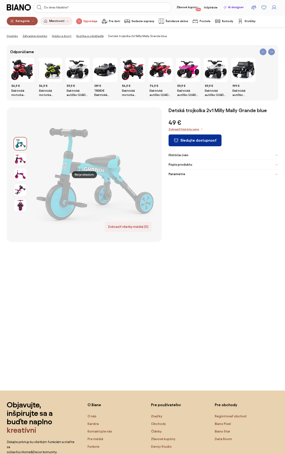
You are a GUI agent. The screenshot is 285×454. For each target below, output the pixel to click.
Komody (227, 21)
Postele (205, 21)
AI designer (236, 7)
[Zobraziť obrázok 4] (20, 190)
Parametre (177, 174)
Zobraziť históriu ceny (184, 129)
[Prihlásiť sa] (274, 7)
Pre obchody (226, 405)
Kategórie (23, 21)
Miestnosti (56, 21)
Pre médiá (95, 439)
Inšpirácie (210, 7)
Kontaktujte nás (100, 431)
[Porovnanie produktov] (254, 7)
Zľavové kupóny (189, 8)
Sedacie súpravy (142, 21)
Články (156, 431)
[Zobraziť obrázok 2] (20, 159)
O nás (92, 416)
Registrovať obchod (230, 416)
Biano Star (222, 431)
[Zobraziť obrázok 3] (20, 174)
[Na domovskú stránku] (19, 7)
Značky (156, 416)
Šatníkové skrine (177, 21)
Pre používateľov (166, 405)
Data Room (223, 439)
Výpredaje (90, 21)
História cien (178, 155)
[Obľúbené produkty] (264, 7)
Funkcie (93, 446)
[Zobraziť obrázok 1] (20, 143)
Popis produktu (180, 164)
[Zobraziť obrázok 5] (20, 205)
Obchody (158, 424)
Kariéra (93, 424)
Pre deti (114, 21)
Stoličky (249, 21)
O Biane (94, 405)
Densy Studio (161, 446)
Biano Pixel (223, 424)
